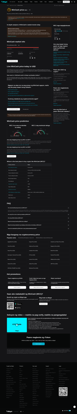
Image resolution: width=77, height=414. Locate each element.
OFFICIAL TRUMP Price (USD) (14, 268)
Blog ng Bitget (8, 376)
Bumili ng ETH (35, 372)
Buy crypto (34, 368)
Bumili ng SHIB (35, 380)
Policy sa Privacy (62, 381)
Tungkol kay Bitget (9, 368)
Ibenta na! (55, 103)
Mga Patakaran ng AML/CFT (64, 379)
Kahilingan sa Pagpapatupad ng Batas (64, 371)
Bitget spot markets (20, 18)
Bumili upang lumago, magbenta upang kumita (61, 55)
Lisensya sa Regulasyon (63, 377)
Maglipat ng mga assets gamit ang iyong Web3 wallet (61, 65)
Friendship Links (9, 387)
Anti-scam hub (48, 375)
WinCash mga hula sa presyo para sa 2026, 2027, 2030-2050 (18, 144)
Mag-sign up (66, 1)
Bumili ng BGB (35, 378)
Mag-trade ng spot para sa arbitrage (60, 57)
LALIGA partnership (9, 389)
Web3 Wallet (22, 397)
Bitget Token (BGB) (9, 378)
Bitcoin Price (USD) (12, 259)
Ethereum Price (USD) (33, 268)
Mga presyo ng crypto (13, 5)
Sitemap (7, 397)
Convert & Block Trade (24, 378)
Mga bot (21, 389)
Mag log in (59, 1)
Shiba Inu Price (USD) (33, 246)
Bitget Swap (22, 401)
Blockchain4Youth (9, 393)
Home (8, 5)
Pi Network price (35, 395)
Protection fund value (12, 189)
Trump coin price (36, 401)
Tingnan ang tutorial (57, 83)
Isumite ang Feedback (50, 368)
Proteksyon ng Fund (10, 384)
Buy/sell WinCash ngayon (13, 109)
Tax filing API (48, 396)
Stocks (21, 376)
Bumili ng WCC (11, 156)
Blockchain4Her (9, 395)
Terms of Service (62, 383)
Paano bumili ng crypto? (13, 89)
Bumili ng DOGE (35, 374)
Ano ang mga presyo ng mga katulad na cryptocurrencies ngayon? (21, 95)
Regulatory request (62, 373)
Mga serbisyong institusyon (50, 383)
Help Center (48, 370)
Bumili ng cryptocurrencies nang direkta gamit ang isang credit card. (21, 103)
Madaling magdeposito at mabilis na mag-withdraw (61, 53)
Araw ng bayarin (49, 394)
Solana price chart (36, 387)
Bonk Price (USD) (54, 250)
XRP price (34, 393)
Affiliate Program (49, 381)
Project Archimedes (49, 385)
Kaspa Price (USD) (33, 241)
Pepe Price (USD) (11, 250)
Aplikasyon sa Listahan (50, 377)
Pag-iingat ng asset (49, 387)
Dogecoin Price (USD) (55, 246)
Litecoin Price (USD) (33, 259)
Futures (21, 370)
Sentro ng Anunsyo (9, 380)
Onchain (21, 374)
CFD (20, 372)
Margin (21, 380)
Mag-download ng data (50, 389)
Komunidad (8, 372)
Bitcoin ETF (35, 391)
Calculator (34, 389)
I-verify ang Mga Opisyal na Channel (51, 373)
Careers (7, 374)
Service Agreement (62, 368)
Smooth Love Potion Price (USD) (57, 241)
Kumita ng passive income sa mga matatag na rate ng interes (60, 62)
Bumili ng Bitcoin (35, 370)
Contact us (8, 370)
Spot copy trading (23, 384)
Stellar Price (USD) (33, 263)
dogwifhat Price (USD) (12, 241)
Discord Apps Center (23, 405)
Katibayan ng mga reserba (11, 382)
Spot (20, 368)
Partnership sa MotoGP (10, 391)
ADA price (34, 397)
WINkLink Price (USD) (55, 259)
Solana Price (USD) (12, 263)
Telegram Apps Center (23, 403)
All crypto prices (26, 109)
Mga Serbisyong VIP (49, 379)
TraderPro (21, 395)
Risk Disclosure (61, 385)
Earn (20, 382)
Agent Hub (21, 393)
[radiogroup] (59, 31)
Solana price (35, 399)
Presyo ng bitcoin (36, 384)
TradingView (22, 399)
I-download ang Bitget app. (25, 101)
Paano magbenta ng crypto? (13, 91)
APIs (20, 391)
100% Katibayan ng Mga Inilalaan (14, 192)
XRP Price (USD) (54, 263)
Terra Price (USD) (11, 246)
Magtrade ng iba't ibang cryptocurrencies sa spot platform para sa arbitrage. (23, 105)
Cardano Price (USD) (33, 250)
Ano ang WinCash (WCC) (13, 93)
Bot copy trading (22, 387)
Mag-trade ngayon (43, 303)
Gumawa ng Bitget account (13, 101)
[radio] (57, 31)
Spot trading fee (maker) (12, 167)
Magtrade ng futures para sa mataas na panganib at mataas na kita (61, 60)
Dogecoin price (35, 403)
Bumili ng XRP (35, 376)
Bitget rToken (35, 405)
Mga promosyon (49, 391)
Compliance (61, 375)
